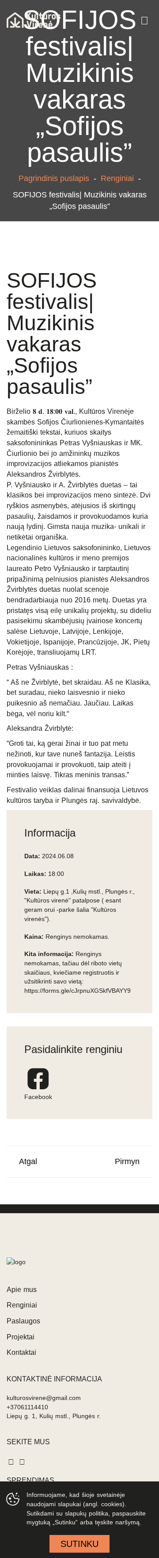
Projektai (20, 1337)
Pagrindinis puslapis (54, 178)
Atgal (25, 1161)
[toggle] (144, 21)
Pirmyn (130, 1161)
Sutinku (79, 1544)
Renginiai (117, 178)
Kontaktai (21, 1352)
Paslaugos (23, 1321)
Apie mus (22, 1289)
